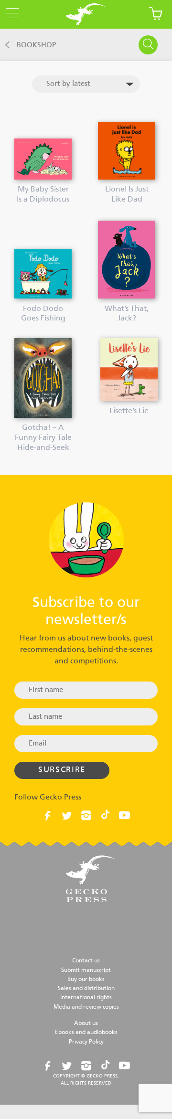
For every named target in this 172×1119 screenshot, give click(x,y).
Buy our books (86, 979)
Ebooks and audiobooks (86, 1032)
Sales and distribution (86, 988)
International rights (86, 998)
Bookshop (36, 45)
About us (86, 1023)
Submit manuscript (86, 970)
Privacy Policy (86, 1042)
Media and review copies (86, 1007)
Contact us (86, 961)
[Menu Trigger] (9, 13)
